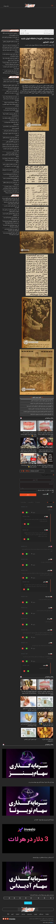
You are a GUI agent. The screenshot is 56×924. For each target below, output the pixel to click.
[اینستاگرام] (8, 919)
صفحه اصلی (51, 30)
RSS (8, 914)
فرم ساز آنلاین (41, 898)
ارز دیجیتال (12, 898)
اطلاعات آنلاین (29, 5)
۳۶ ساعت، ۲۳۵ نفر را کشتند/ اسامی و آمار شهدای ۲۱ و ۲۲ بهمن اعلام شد (37, 411)
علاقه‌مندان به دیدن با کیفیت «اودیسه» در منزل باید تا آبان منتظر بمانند (12, 92)
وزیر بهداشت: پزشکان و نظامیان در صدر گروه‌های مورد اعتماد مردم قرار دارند (11, 187)
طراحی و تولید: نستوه (47, 922)
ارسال (28, 495)
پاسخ (34, 512)
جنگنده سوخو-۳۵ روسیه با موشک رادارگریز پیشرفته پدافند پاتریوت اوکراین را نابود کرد (11, 104)
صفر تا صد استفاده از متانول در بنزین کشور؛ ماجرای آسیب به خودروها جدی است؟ (11, 165)
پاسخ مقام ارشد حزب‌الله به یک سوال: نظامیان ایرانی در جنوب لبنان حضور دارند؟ (10, 46)
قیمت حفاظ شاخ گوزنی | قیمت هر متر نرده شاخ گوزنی (11, 214)
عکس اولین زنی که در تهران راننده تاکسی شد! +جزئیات (40, 403)
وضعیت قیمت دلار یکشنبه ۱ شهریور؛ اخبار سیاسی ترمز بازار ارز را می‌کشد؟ (11, 192)
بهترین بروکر (17, 898)
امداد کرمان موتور (35, 898)
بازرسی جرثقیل (47, 898)
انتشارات (17, 914)
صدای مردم (29, 914)
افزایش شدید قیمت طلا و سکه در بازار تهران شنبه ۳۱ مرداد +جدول (11, 59)
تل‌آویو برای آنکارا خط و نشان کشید (10, 131)
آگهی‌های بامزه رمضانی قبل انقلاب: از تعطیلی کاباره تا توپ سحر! (39, 406)
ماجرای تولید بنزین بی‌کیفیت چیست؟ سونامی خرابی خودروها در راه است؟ (11, 63)
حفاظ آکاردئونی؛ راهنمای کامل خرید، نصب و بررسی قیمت (11, 218)
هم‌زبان (35, 914)
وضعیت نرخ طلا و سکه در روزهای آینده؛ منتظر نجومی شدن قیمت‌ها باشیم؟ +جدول (10, 160)
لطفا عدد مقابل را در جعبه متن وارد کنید (46, 491)
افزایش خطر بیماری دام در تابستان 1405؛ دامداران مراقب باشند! (11, 202)
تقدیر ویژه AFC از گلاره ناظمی (11, 142)
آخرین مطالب (13, 77)
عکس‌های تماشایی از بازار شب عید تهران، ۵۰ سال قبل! (40, 414)
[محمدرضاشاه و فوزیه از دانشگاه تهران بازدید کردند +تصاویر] (37, 65)
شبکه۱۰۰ (47, 914)
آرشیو (12, 914)
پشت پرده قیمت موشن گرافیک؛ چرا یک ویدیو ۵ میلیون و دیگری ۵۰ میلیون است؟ (10, 199)
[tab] (15, 31)
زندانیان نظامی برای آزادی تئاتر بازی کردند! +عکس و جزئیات (39, 409)
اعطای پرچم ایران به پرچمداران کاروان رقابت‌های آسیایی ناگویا (11, 138)
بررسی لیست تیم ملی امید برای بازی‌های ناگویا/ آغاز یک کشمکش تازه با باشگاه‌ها (11, 109)
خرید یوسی (28, 898)
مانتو (52, 898)
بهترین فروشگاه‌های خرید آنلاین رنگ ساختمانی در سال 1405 (11, 226)
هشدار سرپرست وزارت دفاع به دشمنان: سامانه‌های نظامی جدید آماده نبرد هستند (10, 145)
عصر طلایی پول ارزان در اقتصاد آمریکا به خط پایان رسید (11, 115)
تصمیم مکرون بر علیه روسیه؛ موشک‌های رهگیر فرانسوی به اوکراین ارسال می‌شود (10, 154)
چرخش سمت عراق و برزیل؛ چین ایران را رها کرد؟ (11, 51)
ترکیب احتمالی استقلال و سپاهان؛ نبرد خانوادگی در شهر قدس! (11, 119)
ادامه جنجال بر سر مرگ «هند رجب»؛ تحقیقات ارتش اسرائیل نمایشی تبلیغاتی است (11, 81)
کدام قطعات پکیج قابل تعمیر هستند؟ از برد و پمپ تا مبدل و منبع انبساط (11, 222)
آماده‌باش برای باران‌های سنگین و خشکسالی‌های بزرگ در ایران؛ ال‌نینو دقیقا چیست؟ (11, 72)
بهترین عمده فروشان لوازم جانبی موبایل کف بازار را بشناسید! (12, 229)
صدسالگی (46, 30)
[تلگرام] (3, 919)
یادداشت (23, 914)
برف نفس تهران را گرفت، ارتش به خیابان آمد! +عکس (41, 401)
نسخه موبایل (28, 903)
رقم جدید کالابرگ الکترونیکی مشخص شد (11, 42)
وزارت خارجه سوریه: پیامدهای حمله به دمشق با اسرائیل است (10, 55)
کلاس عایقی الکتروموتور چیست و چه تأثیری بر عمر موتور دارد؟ (11, 233)
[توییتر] (5, 919)
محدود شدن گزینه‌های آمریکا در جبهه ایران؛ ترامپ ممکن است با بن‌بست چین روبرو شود (11, 98)
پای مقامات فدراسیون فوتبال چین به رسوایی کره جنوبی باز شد (11, 175)
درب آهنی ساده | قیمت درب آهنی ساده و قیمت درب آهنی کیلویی (10, 210)
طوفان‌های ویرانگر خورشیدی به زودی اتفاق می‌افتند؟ (11, 179)
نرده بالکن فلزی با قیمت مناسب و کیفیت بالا (11, 206)
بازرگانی (15, 195)
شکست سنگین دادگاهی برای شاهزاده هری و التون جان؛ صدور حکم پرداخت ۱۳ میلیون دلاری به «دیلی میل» (11, 87)
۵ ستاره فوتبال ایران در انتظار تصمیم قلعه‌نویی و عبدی (11, 127)
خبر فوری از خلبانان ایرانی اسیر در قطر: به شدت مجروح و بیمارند (11, 34)
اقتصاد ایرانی (23, 898)
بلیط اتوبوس (6, 898)
